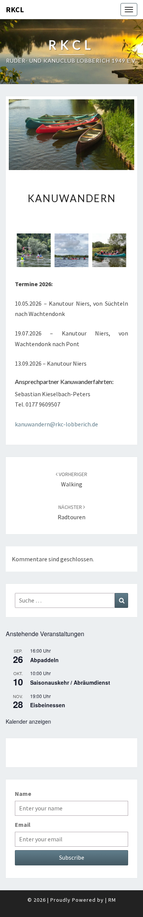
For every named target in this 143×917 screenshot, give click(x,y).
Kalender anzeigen (28, 721)
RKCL (15, 9)
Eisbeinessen (47, 705)
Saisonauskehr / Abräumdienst (70, 682)
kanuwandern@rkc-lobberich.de (56, 424)
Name (23, 793)
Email (23, 824)
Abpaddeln (44, 660)
